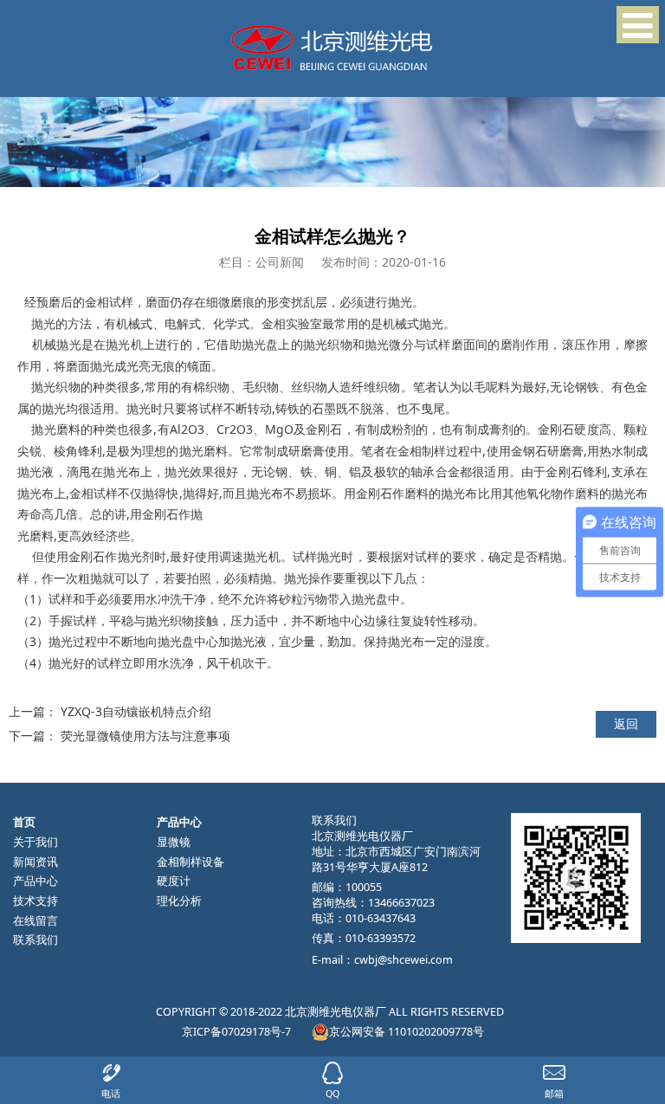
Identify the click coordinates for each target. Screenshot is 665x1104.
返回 (626, 723)
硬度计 (173, 881)
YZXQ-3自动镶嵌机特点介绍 (136, 711)
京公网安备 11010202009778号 (406, 1031)
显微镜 (173, 842)
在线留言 (35, 921)
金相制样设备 (190, 862)
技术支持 (35, 901)
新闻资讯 (35, 862)
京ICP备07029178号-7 (236, 1031)
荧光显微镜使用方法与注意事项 (145, 735)
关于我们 (35, 842)
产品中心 (35, 881)
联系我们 (35, 940)
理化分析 (179, 901)
